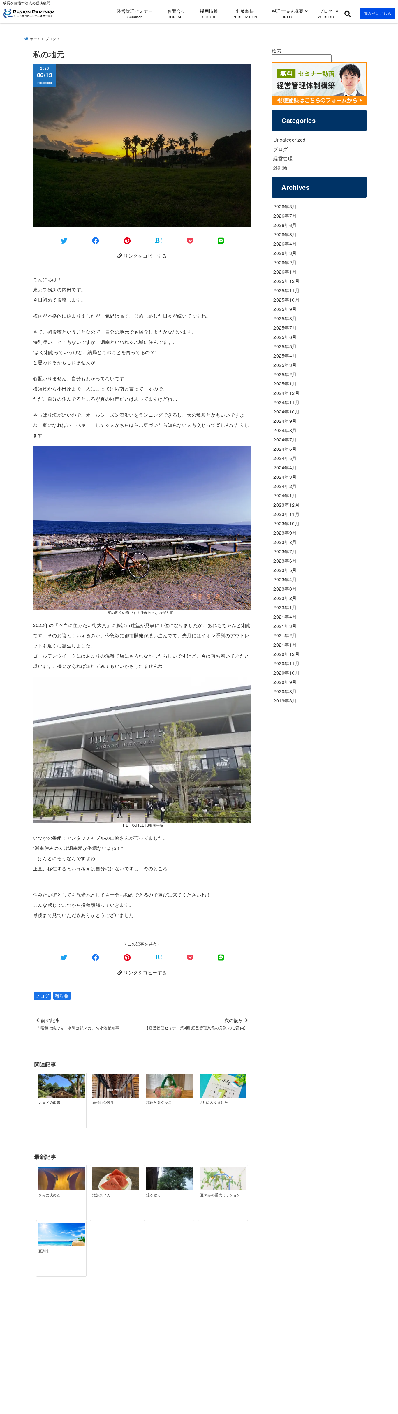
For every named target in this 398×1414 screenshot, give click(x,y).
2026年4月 (285, 243)
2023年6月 (285, 560)
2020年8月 (285, 691)
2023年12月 (286, 504)
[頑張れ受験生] (115, 1089)
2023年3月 (285, 588)
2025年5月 (285, 346)
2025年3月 (285, 365)
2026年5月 (285, 234)
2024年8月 (285, 430)
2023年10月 (286, 523)
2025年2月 (285, 374)
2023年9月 (285, 532)
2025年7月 (285, 327)
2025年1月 (285, 383)
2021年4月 (285, 616)
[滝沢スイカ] (115, 1184)
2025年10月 (286, 299)
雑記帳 (62, 995)
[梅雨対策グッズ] (169, 1091)
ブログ (326, 13)
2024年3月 (285, 476)
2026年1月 (285, 271)
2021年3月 (285, 626)
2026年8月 (285, 206)
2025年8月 (285, 318)
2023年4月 (285, 579)
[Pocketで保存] (190, 957)
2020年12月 (286, 654)
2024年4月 (285, 467)
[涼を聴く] (169, 1182)
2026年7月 (285, 215)
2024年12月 (286, 393)
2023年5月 (285, 570)
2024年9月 (285, 421)
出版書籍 (245, 13)
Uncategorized (289, 139)
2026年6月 (285, 225)
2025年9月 (285, 309)
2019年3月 (285, 700)
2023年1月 (285, 607)
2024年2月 (285, 486)
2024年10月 (286, 411)
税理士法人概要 (288, 13)
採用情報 (209, 13)
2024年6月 (285, 448)
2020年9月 (285, 682)
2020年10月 (286, 672)
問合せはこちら (378, 13)
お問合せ (176, 13)
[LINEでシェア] (221, 240)
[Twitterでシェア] (64, 240)
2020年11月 (286, 663)
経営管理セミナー (135, 13)
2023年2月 (285, 598)
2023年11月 (286, 514)
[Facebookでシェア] (95, 240)
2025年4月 (285, 355)
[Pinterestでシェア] (127, 240)
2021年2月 (285, 635)
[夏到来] (61, 1238)
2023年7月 (285, 551)
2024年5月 (285, 458)
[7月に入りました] (223, 1089)
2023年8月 (285, 542)
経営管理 (283, 158)
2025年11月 (286, 290)
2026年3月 (285, 253)
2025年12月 (286, 281)
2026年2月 (285, 262)
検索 (276, 50)
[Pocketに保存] (190, 240)
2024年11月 (286, 402)
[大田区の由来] (61, 1091)
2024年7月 (285, 439)
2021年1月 (285, 644)
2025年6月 (285, 337)
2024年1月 (285, 495)
